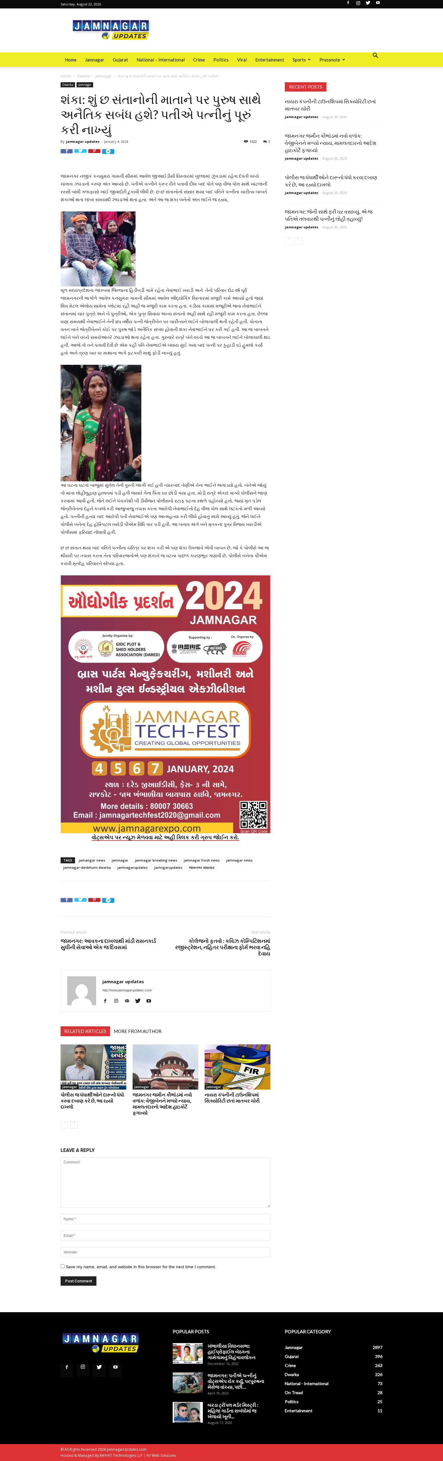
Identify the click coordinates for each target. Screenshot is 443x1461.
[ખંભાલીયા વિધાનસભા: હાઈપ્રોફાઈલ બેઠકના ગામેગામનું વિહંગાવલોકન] (188, 1353)
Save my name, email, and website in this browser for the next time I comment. (141, 1266)
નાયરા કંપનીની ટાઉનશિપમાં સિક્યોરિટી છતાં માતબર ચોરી (232, 1097)
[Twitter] (367, 4)
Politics (221, 59)
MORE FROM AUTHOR (138, 1031)
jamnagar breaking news (156, 860)
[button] (375, 56)
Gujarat (120, 59)
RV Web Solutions (161, 1455)
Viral (242, 59)
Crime (199, 59)
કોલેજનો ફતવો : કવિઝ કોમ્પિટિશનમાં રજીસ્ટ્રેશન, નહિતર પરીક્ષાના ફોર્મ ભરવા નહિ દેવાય (222, 947)
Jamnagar (94, 59)
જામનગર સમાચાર (202, 867)
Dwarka (83, 76)
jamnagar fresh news (202, 860)
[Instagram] (358, 4)
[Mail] (129, 1001)
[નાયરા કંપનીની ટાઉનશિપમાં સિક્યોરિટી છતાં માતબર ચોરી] (237, 1067)
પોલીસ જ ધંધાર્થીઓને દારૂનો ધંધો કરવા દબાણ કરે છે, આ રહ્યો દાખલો (92, 1100)
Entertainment (269, 59)
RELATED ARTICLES (85, 1031)
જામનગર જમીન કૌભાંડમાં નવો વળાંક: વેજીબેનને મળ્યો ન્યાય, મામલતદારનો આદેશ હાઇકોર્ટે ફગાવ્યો (162, 1103)
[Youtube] (377, 4)
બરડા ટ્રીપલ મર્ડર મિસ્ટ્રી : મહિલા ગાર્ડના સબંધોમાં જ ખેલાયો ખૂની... (233, 1410)
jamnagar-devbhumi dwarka (87, 867)
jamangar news (92, 860)
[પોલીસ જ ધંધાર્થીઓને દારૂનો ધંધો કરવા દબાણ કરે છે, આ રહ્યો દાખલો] (93, 1067)
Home (71, 59)
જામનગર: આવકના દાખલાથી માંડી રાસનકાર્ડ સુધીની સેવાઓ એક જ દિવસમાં (108, 944)
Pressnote (329, 59)
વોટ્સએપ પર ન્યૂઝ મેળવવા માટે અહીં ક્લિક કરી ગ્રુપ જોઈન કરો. (165, 837)
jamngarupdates (168, 867)
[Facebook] (348, 4)
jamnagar (120, 860)
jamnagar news (239, 860)
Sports (299, 59)
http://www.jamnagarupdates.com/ (127, 990)
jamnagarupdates (133, 867)
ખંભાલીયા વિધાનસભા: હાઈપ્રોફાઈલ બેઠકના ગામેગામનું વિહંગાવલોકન (232, 1351)
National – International (161, 59)
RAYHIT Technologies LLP (121, 1455)
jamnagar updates (82, 141)
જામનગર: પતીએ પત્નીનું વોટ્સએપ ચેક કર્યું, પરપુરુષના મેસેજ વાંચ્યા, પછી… (236, 1381)
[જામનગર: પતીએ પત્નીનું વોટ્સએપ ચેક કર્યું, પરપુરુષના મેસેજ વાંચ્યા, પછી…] (188, 1382)
